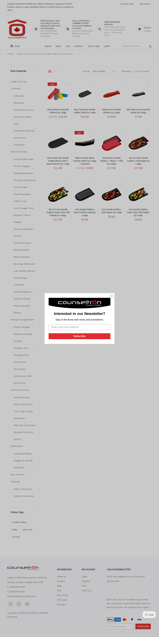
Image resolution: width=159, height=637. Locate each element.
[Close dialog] (111, 295)
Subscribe (79, 336)
